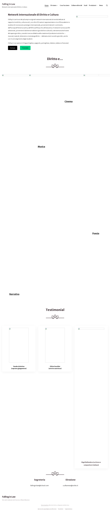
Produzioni (92, 5)
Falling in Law (8, 4)
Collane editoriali (76, 5)
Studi (85, 5)
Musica (41, 146)
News (101, 5)
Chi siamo (53, 5)
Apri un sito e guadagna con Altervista (47, 508)
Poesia (95, 233)
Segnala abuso (68, 508)
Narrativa (14, 294)
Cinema (69, 207)
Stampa (12, 48)
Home (47, 5)
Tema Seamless (45, 505)
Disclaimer (60, 508)
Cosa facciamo (64, 5)
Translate (25, 48)
